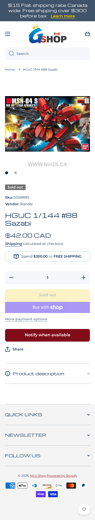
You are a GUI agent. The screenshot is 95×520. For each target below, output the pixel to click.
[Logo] (48, 34)
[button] (87, 33)
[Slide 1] (6, 172)
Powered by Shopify (62, 475)
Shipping (13, 243)
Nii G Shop (38, 475)
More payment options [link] (26, 319)
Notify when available (47, 334)
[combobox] (47, 53)
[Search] (9, 53)
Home (10, 69)
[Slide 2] (15, 172)
